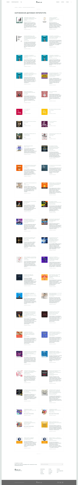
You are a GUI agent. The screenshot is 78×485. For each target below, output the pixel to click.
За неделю (50, 472)
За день (50, 473)
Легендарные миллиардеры (55, 165)
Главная (16, 7)
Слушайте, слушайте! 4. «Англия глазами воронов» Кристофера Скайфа (55, 37)
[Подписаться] (62, 464)
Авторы (41, 472)
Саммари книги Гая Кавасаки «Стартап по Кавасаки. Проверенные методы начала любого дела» (29, 334)
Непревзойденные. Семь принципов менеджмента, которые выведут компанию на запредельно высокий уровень (30, 38)
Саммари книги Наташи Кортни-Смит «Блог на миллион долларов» (54, 312)
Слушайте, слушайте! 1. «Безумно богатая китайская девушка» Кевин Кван (30, 74)
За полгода (50, 470)
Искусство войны (53, 91)
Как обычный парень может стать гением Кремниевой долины (30, 166)
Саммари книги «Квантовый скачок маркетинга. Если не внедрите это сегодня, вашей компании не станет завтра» (30, 353)
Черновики (42, 473)
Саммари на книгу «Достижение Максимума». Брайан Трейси (30, 423)
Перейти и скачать (27, 29)
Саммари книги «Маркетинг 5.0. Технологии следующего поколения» (30, 391)
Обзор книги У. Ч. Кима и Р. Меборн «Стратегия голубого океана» (55, 438)
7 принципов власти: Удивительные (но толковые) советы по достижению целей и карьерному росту (54, 239)
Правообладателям (60, 470)
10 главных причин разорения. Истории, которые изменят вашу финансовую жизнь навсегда (54, 148)
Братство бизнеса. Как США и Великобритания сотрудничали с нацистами (55, 294)
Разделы (20, 7)
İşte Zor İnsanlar (53, 121)
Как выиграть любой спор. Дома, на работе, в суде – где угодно (30, 238)
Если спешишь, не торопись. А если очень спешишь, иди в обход (30, 258)
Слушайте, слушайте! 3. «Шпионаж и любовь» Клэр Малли (55, 56)
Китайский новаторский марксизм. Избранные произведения (54, 220)
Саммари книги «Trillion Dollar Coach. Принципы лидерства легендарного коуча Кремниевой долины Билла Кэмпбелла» (55, 392)
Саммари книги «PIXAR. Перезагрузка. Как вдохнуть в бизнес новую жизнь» (55, 352)
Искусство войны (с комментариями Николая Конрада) (29, 92)
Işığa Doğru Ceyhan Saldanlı (30, 121)
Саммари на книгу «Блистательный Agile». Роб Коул (30, 410)
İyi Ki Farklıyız (27, 109)
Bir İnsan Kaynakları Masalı (55, 109)
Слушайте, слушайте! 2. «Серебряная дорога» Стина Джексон (30, 56)
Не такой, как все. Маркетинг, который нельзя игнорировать (55, 202)
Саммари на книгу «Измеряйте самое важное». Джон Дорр (55, 410)
